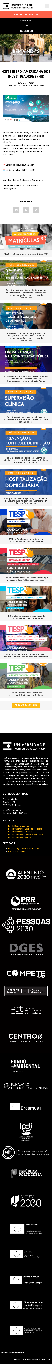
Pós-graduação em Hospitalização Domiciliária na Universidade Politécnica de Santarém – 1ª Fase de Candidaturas (26, 500)
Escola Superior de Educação (21, 832)
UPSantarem (39, 85)
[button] (47, 6)
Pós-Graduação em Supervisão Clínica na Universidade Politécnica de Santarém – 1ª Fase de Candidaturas (26, 419)
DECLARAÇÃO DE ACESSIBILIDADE (13, 1352)
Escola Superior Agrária (18, 826)
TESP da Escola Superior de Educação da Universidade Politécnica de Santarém (26, 617)
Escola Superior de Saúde (19, 838)
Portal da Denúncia (16, 851)
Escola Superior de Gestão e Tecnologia (25, 835)
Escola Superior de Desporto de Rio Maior (26, 829)
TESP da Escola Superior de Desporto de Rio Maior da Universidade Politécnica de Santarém (26, 655)
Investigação (25, 85)
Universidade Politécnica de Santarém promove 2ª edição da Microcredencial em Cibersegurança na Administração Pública (26, 378)
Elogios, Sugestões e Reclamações (23, 849)
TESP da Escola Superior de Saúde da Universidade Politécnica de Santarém (26, 540)
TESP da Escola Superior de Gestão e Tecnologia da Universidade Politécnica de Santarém (26, 579)
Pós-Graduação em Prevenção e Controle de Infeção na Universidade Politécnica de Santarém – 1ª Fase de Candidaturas (26, 460)
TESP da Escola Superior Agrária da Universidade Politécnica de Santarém (26, 694)
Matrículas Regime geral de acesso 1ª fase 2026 (26, 254)
